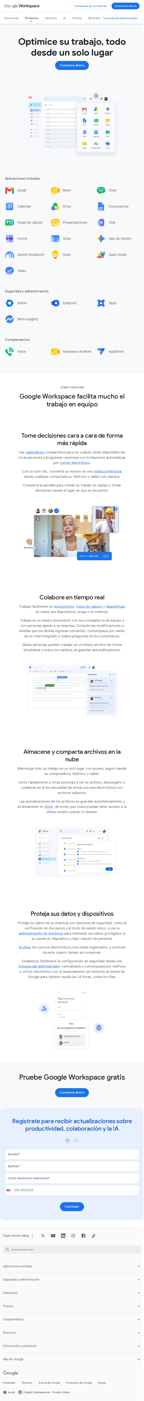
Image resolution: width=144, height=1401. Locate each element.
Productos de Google (79, 1381)
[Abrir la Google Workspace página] (22, 6)
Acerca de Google (49, 1381)
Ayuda (102, 1381)
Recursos (94, 18)
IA (64, 18)
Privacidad (9, 1381)
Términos (27, 1381)
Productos (31, 18)
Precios (77, 18)
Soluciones (11, 18)
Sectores (51, 18)
